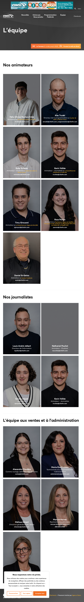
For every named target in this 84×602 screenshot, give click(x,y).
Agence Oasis (76, 595)
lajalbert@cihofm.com (21, 350)
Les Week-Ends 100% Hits (67, 223)
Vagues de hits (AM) (32, 225)
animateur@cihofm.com (22, 174)
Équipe (63, 15)
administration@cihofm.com (60, 474)
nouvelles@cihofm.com (60, 350)
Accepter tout (39, 593)
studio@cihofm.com (21, 280)
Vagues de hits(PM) (67, 222)
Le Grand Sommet (21, 225)
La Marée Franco (62, 119)
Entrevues (36, 15)
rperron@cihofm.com (60, 227)
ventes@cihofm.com (21, 474)
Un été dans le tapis (23, 119)
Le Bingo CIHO (64, 225)
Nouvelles (25, 15)
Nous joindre (38, 17)
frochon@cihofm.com (22, 121)
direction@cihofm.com (21, 527)
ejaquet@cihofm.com (22, 403)
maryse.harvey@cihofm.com (59, 524)
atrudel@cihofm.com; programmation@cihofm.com (60, 121)
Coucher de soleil (30, 171)
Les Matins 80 (55, 225)
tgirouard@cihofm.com (21, 227)
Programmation (50, 15)
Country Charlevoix (26, 278)
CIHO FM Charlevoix (50, 595)
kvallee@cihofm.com (60, 174)
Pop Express (58, 222)
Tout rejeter (26, 593)
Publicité (50, 17)
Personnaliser (13, 593)
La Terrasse (32, 119)
